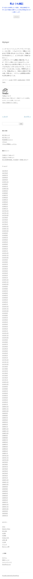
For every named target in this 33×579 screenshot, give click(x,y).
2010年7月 (5, 391)
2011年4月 (5, 375)
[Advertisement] (16, 27)
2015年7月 (5, 264)
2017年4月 (5, 220)
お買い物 (4, 540)
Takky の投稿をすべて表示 (10, 102)
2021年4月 (5, 173)
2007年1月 (5, 478)
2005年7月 (5, 515)
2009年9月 (5, 413)
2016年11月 (5, 228)
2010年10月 (5, 384)
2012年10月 (5, 337)
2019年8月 (5, 184)
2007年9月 (5, 462)
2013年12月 (5, 306)
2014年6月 (5, 293)
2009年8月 (5, 415)
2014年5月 (5, 295)
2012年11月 (5, 335)
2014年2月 (5, 302)
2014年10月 (5, 284)
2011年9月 (5, 366)
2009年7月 (5, 417)
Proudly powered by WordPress (10, 575)
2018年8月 (5, 193)
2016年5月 (5, 242)
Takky (4, 82)
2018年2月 (5, 206)
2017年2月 (5, 224)
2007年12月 (5, 455)
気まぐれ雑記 (16, 3)
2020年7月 (5, 175)
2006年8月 (5, 489)
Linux (3, 526)
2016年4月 (5, 244)
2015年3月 (5, 273)
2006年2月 (5, 500)
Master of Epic (6, 529)
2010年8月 (5, 389)
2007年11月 (5, 458)
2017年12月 (5, 211)
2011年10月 (5, 364)
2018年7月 (5, 195)
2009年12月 (5, 406)
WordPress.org (6, 564)
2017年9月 (5, 217)
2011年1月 (5, 380)
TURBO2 (4, 155)
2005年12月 (5, 504)
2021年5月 (5, 171)
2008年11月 (5, 431)
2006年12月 (5, 480)
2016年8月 (5, 235)
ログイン (4, 558)
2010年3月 (5, 400)
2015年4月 (5, 271)
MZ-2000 (4, 531)
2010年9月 (5, 386)
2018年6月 (5, 197)
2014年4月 (5, 297)
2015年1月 (5, 277)
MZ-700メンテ (6, 135)
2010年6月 (5, 393)
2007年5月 (5, 471)
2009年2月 (5, 424)
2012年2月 (5, 355)
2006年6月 (5, 491)
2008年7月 (5, 440)
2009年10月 (5, 411)
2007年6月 (5, 469)
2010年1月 (5, 404)
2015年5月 (5, 268)
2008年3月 (5, 449)
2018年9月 (5, 191)
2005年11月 (5, 506)
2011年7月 (5, 371)
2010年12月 (5, 382)
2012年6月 (5, 346)
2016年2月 (5, 248)
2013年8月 (5, 315)
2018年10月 (5, 188)
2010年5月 (5, 395)
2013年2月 (5, 329)
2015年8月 (5, 262)
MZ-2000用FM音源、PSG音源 (10, 160)
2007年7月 (5, 466)
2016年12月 (5, 226)
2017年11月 (5, 213)
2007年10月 (5, 460)
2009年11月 (5, 409)
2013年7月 (5, 317)
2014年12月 (5, 280)
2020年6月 (5, 177)
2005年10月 (5, 509)
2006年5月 (5, 493)
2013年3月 (5, 326)
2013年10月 (5, 311)
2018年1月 (5, 208)
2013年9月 (5, 313)
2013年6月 (5, 320)
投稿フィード (5, 560)
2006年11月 (5, 482)
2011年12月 (5, 360)
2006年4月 (5, 495)
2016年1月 (5, 251)
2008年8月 (5, 438)
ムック (5, 116)
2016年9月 (5, 233)
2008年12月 (5, 429)
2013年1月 (5, 331)
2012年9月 (5, 340)
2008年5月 (5, 444)
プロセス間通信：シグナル (9, 144)
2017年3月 (5, 222)
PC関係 (4, 535)
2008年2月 (5, 451)
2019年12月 (5, 182)
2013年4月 (5, 324)
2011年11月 (5, 362)
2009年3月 (5, 422)
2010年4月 (5, 397)
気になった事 (5, 546)
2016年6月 (5, 240)
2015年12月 (5, 253)
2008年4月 (5, 446)
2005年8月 (5, 513)
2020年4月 (5, 180)
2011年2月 (5, 377)
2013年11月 (5, 309)
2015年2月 (5, 275)
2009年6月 (5, 420)
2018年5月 (5, 200)
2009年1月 (5, 426)
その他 (10, 80)
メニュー (16, 16)
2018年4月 (5, 202)
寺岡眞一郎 (23, 160)
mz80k (4, 533)
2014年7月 (5, 291)
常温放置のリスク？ (7, 139)
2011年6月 (5, 373)
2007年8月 (5, 464)
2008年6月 (5, 442)
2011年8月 (5, 369)
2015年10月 (5, 257)
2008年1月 (5, 453)
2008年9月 (5, 435)
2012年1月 (5, 357)
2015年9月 (5, 260)
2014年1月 (5, 304)
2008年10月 (5, 433)
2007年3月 (5, 475)
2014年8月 (5, 289)
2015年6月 (5, 266)
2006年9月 (5, 486)
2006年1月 (5, 502)
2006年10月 (5, 484)
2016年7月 (5, 237)
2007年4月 (5, 473)
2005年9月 (5, 511)
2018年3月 (5, 204)
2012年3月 (5, 353)
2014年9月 (5, 286)
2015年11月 (5, 255)
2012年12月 (5, 333)
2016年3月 (5, 246)
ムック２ (27, 116)
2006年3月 (5, 498)
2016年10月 (5, 231)
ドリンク (4, 544)
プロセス (4, 142)
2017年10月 (5, 215)
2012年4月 (5, 351)
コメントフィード (7, 562)
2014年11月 (5, 282)
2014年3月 (5, 300)
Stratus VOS (5, 538)
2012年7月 (5, 344)
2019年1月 (5, 186)
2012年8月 (5, 342)
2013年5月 (5, 322)
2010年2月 (5, 402)
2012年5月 (5, 349)
